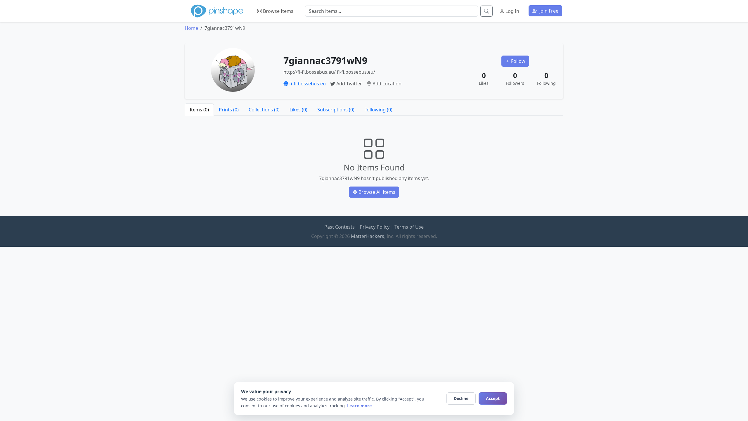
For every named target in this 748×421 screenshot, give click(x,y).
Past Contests (339, 227)
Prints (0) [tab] (229, 109)
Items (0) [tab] (199, 109)
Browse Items (277, 11)
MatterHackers (367, 236)
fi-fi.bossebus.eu (307, 83)
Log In (511, 11)
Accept (493, 398)
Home (191, 28)
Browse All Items (376, 192)
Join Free (548, 11)
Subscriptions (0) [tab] (335, 109)
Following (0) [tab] (378, 109)
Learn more (359, 405)
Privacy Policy (374, 227)
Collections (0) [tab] (264, 109)
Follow (517, 61)
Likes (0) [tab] (298, 109)
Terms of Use (409, 227)
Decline (461, 398)
